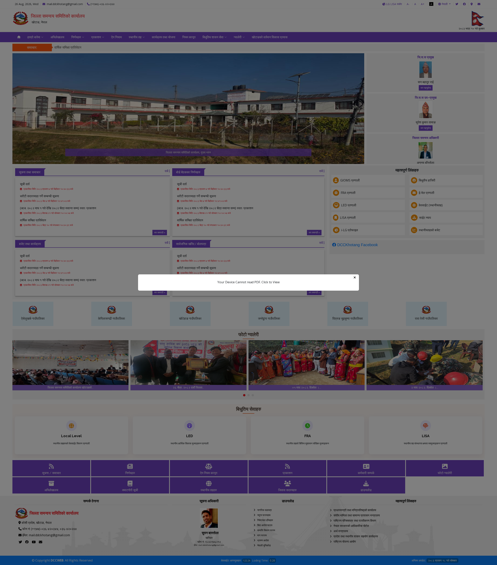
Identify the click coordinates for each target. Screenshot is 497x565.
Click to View (271, 282)
